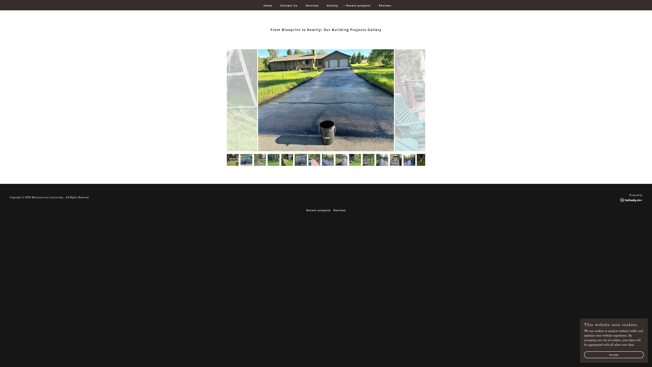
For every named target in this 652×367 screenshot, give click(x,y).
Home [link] (268, 5)
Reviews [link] (385, 5)
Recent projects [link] (358, 5)
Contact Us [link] (288, 5)
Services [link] (312, 5)
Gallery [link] (332, 5)
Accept (614, 354)
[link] (631, 200)
